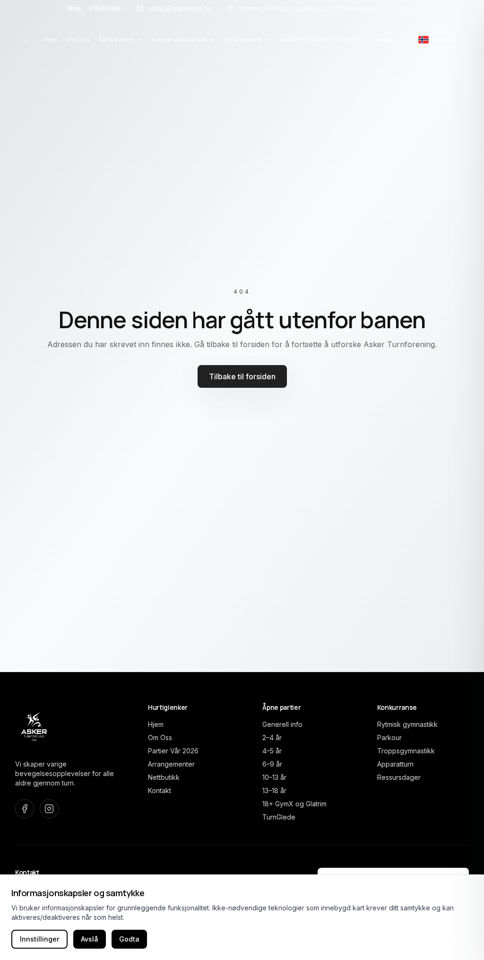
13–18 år (274, 790)
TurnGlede (278, 817)
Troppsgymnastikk (406, 751)
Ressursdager (399, 777)
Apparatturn (395, 764)
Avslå (89, 939)
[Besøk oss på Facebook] (402, 8)
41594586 (95, 8)
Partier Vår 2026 (173, 751)
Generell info (282, 724)
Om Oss (160, 737)
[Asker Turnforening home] (26, 40)
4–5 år (272, 751)
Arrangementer (171, 764)
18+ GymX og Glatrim (294, 804)
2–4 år (272, 737)
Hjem (156, 724)
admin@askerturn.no (179, 8)
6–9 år (272, 764)
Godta (129, 939)
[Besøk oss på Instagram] (416, 8)
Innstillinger (39, 939)
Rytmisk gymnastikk (407, 724)
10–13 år (274, 777)
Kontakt (159, 790)
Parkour (389, 737)
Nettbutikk (164, 777)
